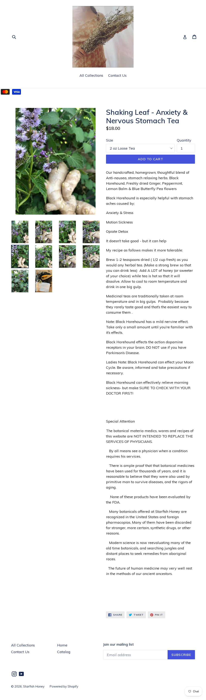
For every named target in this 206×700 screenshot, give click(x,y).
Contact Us (117, 75)
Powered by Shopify (63, 686)
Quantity (184, 140)
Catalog (63, 651)
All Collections (91, 75)
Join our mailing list (118, 644)
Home (62, 645)
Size (109, 140)
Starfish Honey (33, 686)
